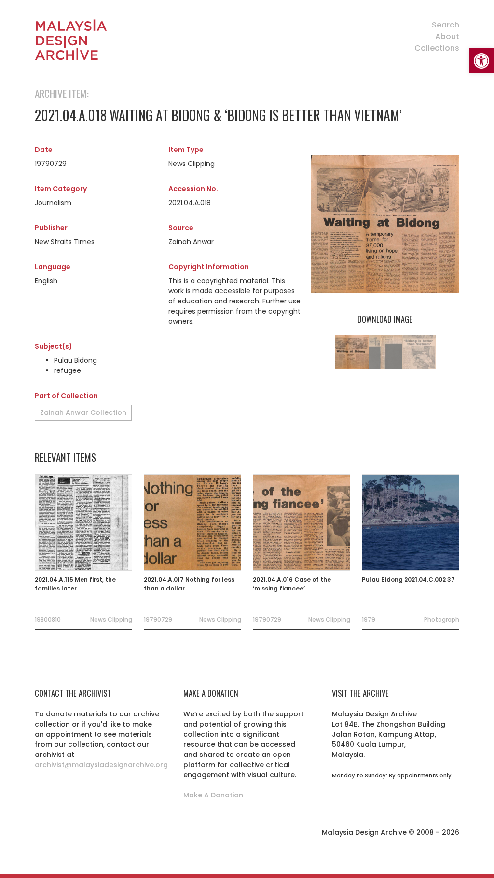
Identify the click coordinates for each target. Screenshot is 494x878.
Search (445, 24)
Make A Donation (213, 795)
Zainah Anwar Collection (83, 412)
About (447, 36)
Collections (436, 48)
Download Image (384, 319)
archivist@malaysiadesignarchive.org (101, 764)
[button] (481, 60)
